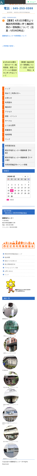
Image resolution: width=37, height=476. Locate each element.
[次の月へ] (28, 176)
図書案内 (8, 130)
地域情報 (8, 135)
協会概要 (7, 257)
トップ (7, 89)
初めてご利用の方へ (12, 93)
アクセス (8, 112)
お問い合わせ (9, 271)
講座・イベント (11, 116)
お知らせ (8, 98)
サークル (8, 121)
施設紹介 (8, 107)
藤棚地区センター (16, 461)
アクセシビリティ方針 (11, 267)
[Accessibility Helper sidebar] (2, 2)
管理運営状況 (10, 146)
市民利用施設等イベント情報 (16, 165)
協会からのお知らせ (11, 261)
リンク (7, 139)
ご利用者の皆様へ (8, 46)
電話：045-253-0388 (18, 8)
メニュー (33, 2)
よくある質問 (10, 125)
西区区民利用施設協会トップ (13, 254)
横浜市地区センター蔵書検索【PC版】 (18, 151)
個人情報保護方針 (10, 264)
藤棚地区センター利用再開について (14, 36)
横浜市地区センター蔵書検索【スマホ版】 (18, 159)
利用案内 (8, 102)
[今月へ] (25, 176)
